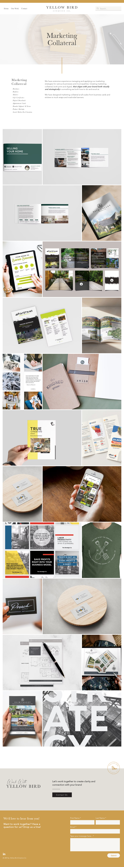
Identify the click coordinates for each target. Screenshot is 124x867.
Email (72, 827)
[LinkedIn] (4, 854)
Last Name (100, 818)
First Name (75, 818)
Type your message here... (81, 836)
